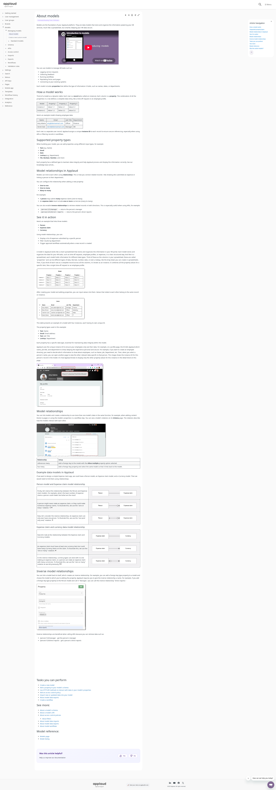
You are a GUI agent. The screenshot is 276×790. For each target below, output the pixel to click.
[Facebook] (179, 783)
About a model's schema (49, 710)
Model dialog (44, 739)
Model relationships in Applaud (259, 32)
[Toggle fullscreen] (138, 15)
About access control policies (50, 715)
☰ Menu (268, 4)
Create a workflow (46, 700)
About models (13, 34)
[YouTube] (174, 783)
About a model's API (47, 713)
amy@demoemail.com (55, 123)
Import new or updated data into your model (56, 695)
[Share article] (135, 15)
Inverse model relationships (258, 39)
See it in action (254, 34)
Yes (124, 756)
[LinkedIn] (170, 783)
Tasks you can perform (256, 41)
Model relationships (255, 36)
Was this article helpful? (256, 48)
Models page (44, 736)
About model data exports (49, 697)
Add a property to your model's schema (54, 688)
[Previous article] (125, 15)
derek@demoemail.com (55, 127)
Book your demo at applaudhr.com (139, 785)
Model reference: (255, 46)
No (135, 756)
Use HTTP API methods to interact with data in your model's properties (65, 690)
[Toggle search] (259, 4)
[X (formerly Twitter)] (183, 783)
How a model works (255, 27)
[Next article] (128, 15)
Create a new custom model (18, 37)
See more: (253, 43)
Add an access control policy (50, 693)
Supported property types (257, 29)
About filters (46, 719)
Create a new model (47, 685)
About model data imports (49, 721)
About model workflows (48, 726)
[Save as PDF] (132, 15)
